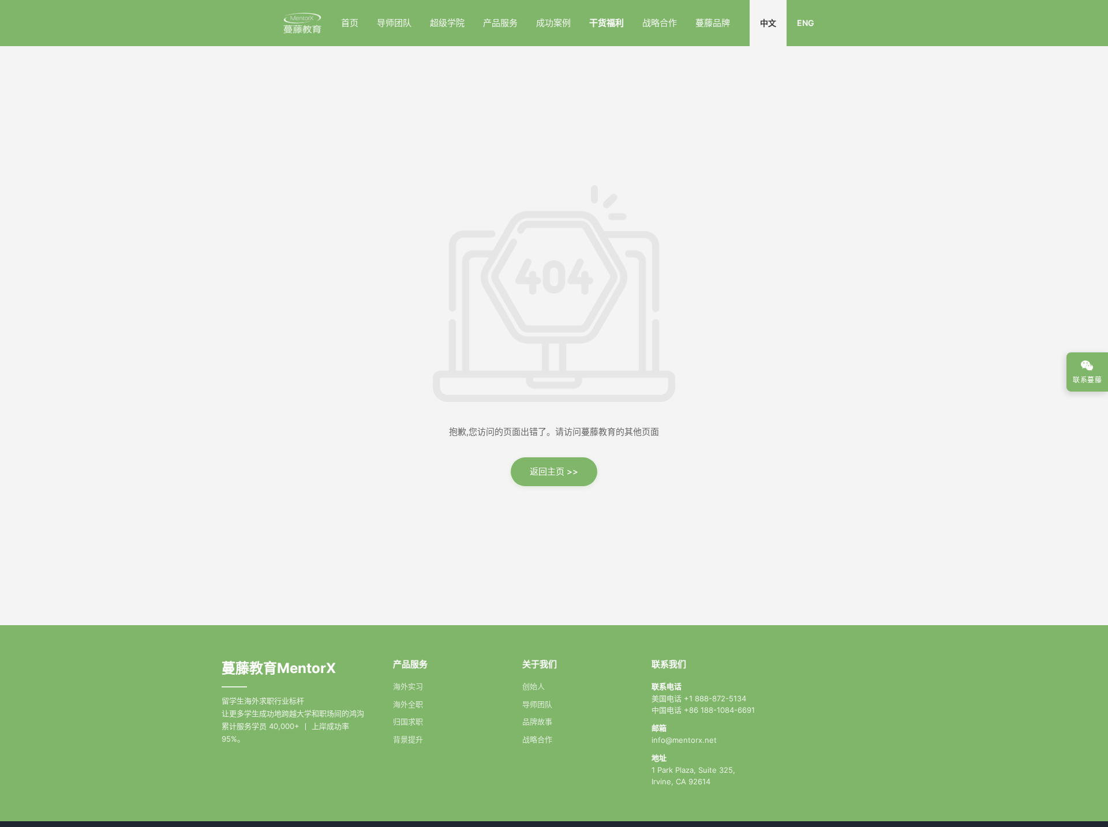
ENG (805, 23)
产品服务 (500, 22)
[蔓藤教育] (302, 23)
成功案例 (553, 22)
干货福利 (606, 22)
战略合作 (659, 22)
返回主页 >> (554, 471)
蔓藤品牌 (712, 22)
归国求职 (408, 721)
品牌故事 (537, 721)
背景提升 (408, 739)
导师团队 (394, 22)
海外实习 (408, 686)
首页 (349, 22)
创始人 (533, 686)
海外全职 (408, 704)
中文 (768, 23)
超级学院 (447, 22)
